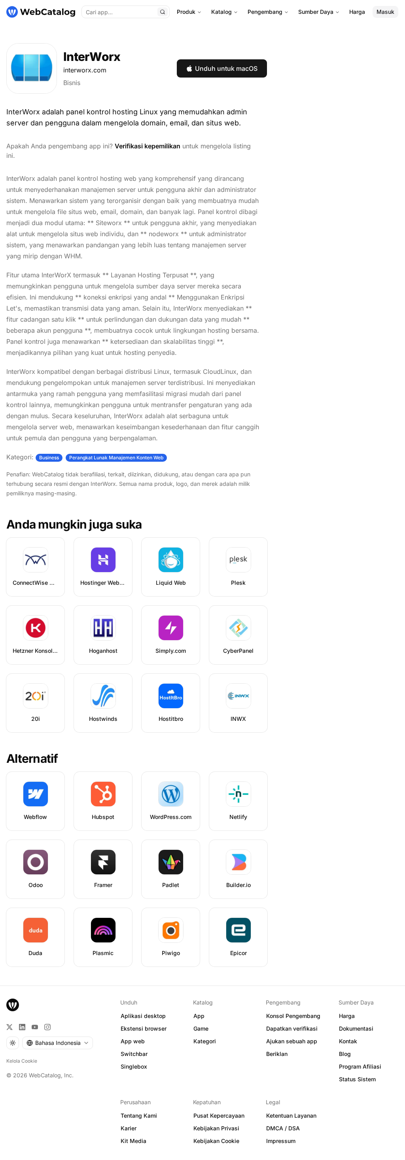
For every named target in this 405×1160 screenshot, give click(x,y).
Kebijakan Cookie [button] (216, 1140)
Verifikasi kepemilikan (147, 146)
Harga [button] (347, 1015)
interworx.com (84, 70)
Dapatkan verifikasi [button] (292, 1028)
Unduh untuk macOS (226, 68)
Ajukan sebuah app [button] (291, 1041)
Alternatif (32, 758)
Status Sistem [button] (357, 1079)
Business (49, 458)
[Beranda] (40, 12)
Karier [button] (128, 1128)
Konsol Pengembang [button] (293, 1015)
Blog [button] (345, 1053)
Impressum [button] (280, 1140)
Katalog (221, 11)
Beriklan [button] (277, 1053)
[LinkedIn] (22, 1027)
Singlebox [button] (134, 1066)
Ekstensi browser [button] (144, 1028)
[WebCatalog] (12, 1005)
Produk (186, 11)
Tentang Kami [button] (139, 1115)
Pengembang (265, 11)
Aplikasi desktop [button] (143, 1015)
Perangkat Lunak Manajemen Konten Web (116, 458)
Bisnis (71, 83)
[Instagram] (47, 1027)
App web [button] (133, 1041)
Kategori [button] (204, 1041)
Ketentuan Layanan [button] (291, 1115)
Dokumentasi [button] (356, 1028)
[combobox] (57, 1043)
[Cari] (162, 12)
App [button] (198, 1015)
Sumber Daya (315, 11)
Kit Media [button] (133, 1140)
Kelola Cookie (21, 1061)
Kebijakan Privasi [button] (216, 1128)
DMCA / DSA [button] (283, 1128)
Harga (357, 11)
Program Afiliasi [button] (360, 1066)
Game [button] (200, 1028)
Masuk (385, 11)
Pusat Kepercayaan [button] (218, 1115)
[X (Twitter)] (9, 1027)
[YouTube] (35, 1027)
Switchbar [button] (134, 1053)
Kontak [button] (348, 1041)
